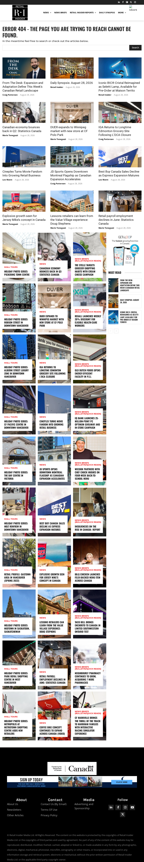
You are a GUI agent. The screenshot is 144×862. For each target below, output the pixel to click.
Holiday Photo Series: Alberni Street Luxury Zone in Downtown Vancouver (16, 372)
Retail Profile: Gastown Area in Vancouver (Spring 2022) (17, 577)
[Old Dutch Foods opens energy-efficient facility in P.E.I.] (89, 358)
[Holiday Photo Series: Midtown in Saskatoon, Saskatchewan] (19, 614)
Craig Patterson (10, 94)
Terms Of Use (49, 809)
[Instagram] (135, 2)
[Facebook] (123, 2)
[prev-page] (110, 331)
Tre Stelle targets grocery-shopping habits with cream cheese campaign (85, 270)
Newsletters (14, 809)
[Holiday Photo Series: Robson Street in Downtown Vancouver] (19, 307)
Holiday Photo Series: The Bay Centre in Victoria (16, 475)
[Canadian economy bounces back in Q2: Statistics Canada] (23, 112)
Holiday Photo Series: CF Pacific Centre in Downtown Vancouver (16, 424)
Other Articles (15, 815)
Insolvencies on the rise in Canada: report (87, 528)
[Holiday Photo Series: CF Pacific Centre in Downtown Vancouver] (19, 409)
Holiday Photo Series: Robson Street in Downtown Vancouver (16, 322)
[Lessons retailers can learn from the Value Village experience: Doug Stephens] (71, 201)
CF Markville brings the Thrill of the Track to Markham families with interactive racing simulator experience (87, 725)
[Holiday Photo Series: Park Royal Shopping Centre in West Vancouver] (19, 665)
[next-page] (116, 331)
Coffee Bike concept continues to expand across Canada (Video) (52, 730)
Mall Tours (11, 267)
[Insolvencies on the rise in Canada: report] (89, 512)
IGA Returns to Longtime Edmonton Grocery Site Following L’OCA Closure (115, 131)
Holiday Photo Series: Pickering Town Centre (17, 273)
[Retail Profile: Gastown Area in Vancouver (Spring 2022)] (19, 563)
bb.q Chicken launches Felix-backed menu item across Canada (87, 577)
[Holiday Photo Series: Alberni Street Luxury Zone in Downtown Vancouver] (19, 358)
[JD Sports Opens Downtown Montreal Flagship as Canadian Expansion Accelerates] (71, 156)
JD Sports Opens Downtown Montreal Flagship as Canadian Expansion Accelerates (70, 175)
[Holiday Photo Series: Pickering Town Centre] (19, 256)
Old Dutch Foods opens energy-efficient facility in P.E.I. (87, 373)
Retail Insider (56, 87)
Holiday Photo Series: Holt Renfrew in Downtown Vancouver (16, 526)
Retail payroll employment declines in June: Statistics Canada (116, 219)
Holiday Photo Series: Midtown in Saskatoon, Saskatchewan (17, 628)
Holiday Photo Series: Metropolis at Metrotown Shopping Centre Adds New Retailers (16, 727)
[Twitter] (131, 2)
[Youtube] (132, 807)
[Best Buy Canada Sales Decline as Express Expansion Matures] (120, 156)
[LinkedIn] (119, 2)
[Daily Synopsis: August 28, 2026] (71, 68)
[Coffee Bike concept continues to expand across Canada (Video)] (54, 716)
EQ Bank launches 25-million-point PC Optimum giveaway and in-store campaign (87, 423)
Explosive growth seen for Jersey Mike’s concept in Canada (52, 577)
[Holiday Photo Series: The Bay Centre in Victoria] (19, 461)
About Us (12, 804)
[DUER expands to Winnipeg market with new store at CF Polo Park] (71, 112)
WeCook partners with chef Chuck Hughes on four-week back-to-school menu (87, 474)
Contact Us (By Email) (53, 804)
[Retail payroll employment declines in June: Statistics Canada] (120, 201)
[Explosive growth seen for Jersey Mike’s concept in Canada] (23, 201)
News (43, 264)
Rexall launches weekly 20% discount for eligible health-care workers (88, 321)
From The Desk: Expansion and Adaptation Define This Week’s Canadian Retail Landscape (22, 86)
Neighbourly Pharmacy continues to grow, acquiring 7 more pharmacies (88, 678)
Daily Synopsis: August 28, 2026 (71, 83)
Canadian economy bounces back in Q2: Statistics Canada (51, 271)
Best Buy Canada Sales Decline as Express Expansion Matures (52, 526)
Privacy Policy (49, 815)
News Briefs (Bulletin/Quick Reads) (88, 260)
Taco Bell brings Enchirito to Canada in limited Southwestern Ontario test (87, 627)
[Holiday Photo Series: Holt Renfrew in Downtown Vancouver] (19, 512)
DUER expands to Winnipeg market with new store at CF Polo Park (69, 131)
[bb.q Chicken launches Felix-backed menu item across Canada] (89, 563)
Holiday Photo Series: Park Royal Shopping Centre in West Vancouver (16, 678)
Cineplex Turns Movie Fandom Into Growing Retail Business (51, 424)
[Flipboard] (127, 2)
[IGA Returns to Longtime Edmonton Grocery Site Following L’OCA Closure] (120, 112)
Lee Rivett (7, 179)
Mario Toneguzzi (10, 135)
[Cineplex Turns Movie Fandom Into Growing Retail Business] (23, 156)
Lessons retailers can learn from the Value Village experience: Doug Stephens (71, 219)
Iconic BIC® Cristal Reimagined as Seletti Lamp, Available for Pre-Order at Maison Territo (119, 86)
